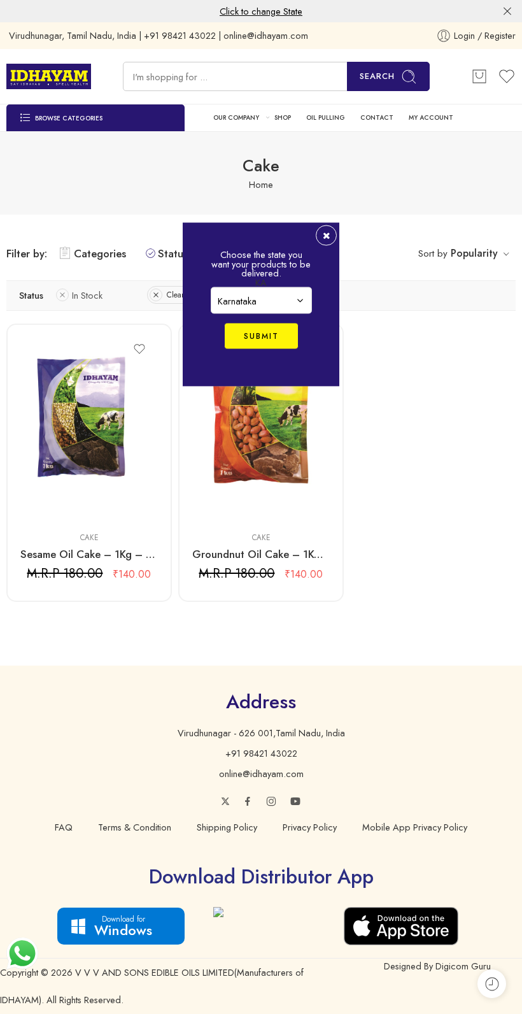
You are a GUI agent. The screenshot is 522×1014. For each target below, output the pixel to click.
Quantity (35, 487)
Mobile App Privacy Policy (414, 827)
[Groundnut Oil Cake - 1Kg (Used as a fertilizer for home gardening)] (261, 426)
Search (377, 76)
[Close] (507, 11)
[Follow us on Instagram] (271, 801)
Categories (100, 253)
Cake (89, 537)
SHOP (282, 117)
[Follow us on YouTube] (295, 801)
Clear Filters (186, 295)
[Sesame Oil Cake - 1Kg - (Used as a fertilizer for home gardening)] (89, 426)
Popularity (474, 253)
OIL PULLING (325, 117)
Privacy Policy (310, 827)
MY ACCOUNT (431, 117)
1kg (55, 504)
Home (261, 184)
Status (173, 253)
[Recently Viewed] (491, 983)
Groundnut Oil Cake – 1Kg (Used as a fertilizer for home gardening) (261, 554)
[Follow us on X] (225, 801)
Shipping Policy (227, 827)
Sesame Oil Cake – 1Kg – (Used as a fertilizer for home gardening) (89, 554)
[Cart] (479, 76)
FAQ (64, 827)
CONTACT (376, 117)
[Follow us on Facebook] (248, 801)
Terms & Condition (134, 827)
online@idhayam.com (261, 773)
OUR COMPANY (236, 117)
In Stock (87, 295)
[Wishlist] (139, 349)
